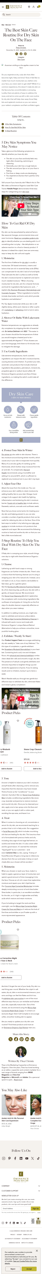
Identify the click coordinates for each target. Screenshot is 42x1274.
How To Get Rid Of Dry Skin (15, 127)
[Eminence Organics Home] (14, 7)
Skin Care (8, 25)
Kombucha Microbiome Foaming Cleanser (24, 587)
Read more (18, 1080)
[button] (33, 7)
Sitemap (19, 1234)
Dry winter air (7, 454)
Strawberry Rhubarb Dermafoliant (17, 649)
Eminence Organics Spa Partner (16, 1027)
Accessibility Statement (29, 1239)
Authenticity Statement (12, 1239)
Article (14, 24)
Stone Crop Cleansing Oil (14, 596)
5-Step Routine (11, 131)
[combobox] (21, 15)
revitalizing (9, 310)
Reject (13, 1269)
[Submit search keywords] (4, 14)
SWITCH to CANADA (27, 1243)
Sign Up (36, 1208)
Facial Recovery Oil (10, 831)
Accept (29, 1269)
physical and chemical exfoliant (22, 655)
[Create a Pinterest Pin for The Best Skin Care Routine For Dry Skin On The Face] (25, 53)
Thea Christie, (21, 47)
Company (5, 1186)
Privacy (12, 1234)
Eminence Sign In (14, 1243)
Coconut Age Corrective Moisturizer (18, 886)
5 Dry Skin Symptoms (13, 124)
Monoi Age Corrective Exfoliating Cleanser (21, 619)
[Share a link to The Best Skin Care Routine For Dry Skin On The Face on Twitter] (16, 53)
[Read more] (14, 1105)
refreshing (19, 310)
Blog (3, 25)
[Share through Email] (32, 1039)
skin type (25, 192)
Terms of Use (27, 1234)
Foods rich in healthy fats (16, 503)
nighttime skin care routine (13, 998)
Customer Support (10, 1191)
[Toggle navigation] (3, 7)
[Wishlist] (18, 721)
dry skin (25, 262)
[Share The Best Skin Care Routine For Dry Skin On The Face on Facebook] (21, 53)
